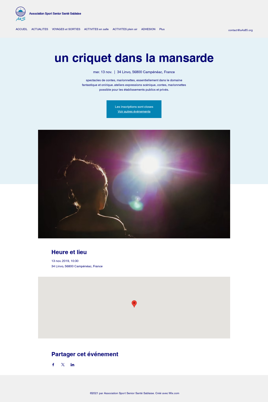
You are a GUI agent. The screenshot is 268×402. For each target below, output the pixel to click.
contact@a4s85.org (240, 30)
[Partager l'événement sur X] (63, 364)
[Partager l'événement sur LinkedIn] (72, 364)
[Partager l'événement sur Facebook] (53, 364)
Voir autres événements (134, 111)
